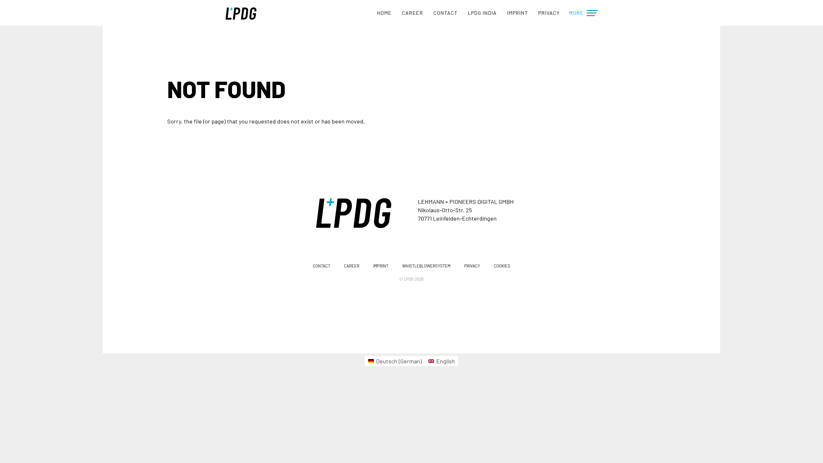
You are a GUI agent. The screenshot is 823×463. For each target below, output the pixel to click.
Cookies (502, 265)
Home (384, 13)
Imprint (517, 13)
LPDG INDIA (482, 13)
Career (412, 13)
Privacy (549, 13)
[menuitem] (395, 361)
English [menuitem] (445, 361)
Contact (445, 13)
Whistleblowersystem (426, 265)
